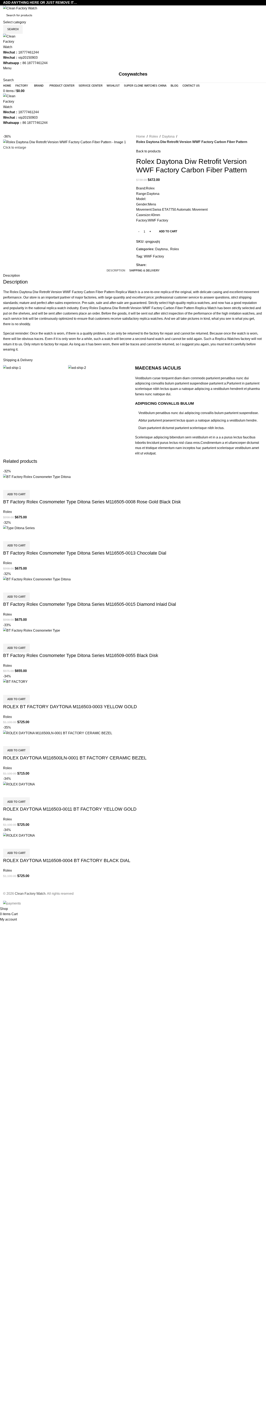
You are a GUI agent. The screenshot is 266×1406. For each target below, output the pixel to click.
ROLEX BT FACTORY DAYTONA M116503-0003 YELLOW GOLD (70, 706)
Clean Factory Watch (30, 893)
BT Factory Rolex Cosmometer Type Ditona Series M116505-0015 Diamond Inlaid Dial (89, 604)
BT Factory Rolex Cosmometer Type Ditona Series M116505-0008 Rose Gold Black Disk (92, 501)
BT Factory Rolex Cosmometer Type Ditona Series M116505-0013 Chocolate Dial (84, 553)
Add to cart (168, 231)
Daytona (168, 136)
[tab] (116, 270)
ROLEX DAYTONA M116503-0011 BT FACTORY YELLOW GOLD (70, 809)
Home (140, 136)
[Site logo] (20, 8)
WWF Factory (154, 256)
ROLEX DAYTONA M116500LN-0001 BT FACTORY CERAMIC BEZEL (75, 757)
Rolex (153, 136)
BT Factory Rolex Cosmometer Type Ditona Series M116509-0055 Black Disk (80, 655)
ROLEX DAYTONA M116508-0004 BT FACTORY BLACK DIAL (66, 860)
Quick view (8, 485)
